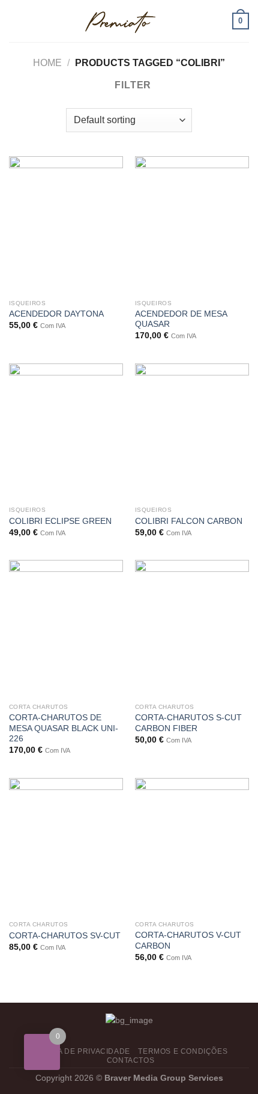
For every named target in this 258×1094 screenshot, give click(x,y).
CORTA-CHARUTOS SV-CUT (65, 935)
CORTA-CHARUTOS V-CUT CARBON (188, 940)
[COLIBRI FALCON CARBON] (192, 431)
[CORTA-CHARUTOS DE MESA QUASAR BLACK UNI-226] (66, 628)
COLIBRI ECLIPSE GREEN (60, 521)
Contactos (131, 1060)
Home (47, 63)
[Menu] (16, 20)
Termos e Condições (182, 1051)
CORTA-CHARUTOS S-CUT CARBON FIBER (188, 723)
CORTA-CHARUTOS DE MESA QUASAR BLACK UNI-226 (63, 728)
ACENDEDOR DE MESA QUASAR (181, 319)
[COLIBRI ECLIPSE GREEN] (66, 431)
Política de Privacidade (79, 1051)
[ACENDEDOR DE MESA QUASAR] (192, 224)
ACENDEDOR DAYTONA (56, 313)
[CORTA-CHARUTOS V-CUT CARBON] (192, 846)
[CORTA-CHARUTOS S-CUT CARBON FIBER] (192, 628)
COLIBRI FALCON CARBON (188, 521)
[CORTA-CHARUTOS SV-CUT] (66, 846)
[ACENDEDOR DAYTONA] (66, 224)
